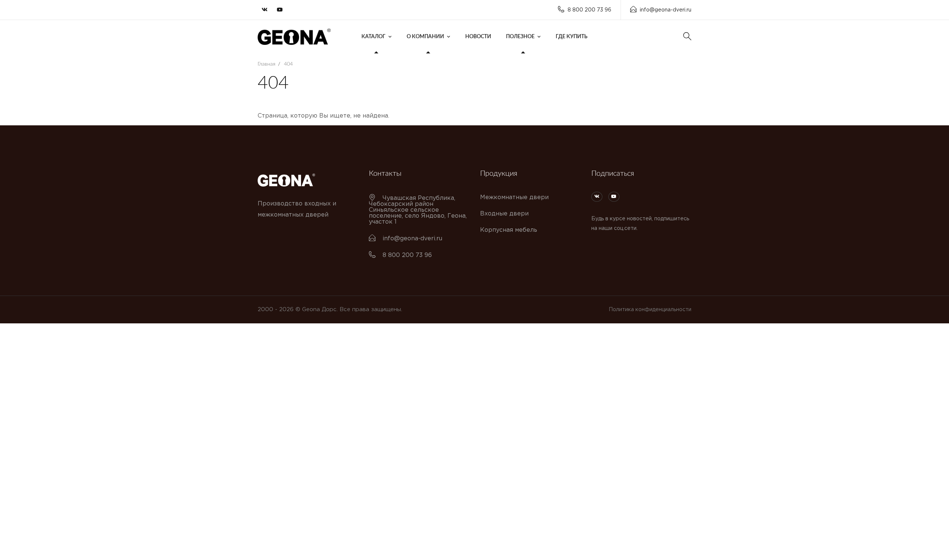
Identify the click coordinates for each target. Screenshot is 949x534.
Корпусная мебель (508, 230)
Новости (478, 36)
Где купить (572, 36)
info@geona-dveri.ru (665, 10)
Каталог (373, 36)
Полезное (520, 36)
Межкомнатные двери (514, 197)
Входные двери (504, 214)
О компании (425, 36)
